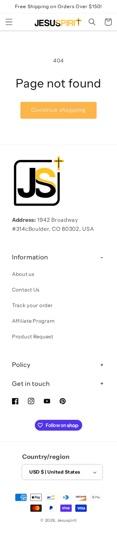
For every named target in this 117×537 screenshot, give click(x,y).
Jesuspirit (67, 520)
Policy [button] (21, 364)
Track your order (32, 305)
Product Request (32, 337)
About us (23, 274)
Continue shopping (58, 110)
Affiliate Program (33, 321)
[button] (9, 22)
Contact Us (26, 290)
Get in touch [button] (31, 383)
